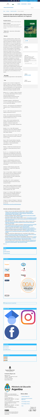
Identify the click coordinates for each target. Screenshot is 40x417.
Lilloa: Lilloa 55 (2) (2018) (17, 214)
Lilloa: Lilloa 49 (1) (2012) (9, 220)
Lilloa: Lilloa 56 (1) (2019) (18, 216)
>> (6, 243)
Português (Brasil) (7, 253)
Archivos (7, 11)
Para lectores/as (6, 346)
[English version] (14, 1)
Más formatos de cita (28, 63)
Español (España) (7, 251)
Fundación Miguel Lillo (25, 396)
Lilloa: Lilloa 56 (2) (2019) (24, 226)
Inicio (4, 11)
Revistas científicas (33, 1)
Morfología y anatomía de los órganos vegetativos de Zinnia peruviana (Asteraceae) (19, 222)
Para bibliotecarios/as (7, 349)
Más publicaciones (24, 1)
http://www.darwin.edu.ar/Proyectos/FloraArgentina (12, 204)
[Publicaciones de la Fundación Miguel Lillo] (11, 0)
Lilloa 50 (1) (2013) (13, 11)
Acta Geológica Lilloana (25, 401)
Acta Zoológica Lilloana (25, 403)
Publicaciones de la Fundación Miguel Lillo (26, 399)
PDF (27, 40)
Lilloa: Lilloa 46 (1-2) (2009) (22, 242)
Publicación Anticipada (8, 7)
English (5, 249)
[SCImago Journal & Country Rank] (10, 303)
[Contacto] (16, 1)
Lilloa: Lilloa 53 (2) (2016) (9, 223)
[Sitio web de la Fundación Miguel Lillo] (9, 1)
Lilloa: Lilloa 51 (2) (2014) (23, 235)
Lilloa (22, 405)
